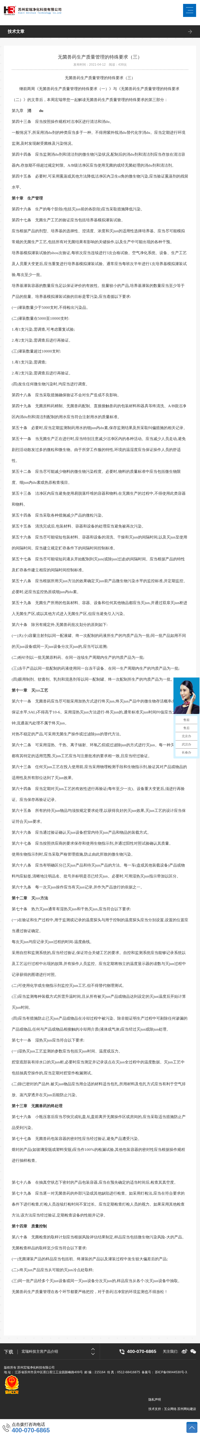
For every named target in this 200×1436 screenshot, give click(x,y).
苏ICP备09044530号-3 (171, 1372)
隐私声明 (154, 1399)
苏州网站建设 (186, 1409)
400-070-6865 (31, 1430)
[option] (61, 1351)
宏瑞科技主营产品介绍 (40, 1351)
